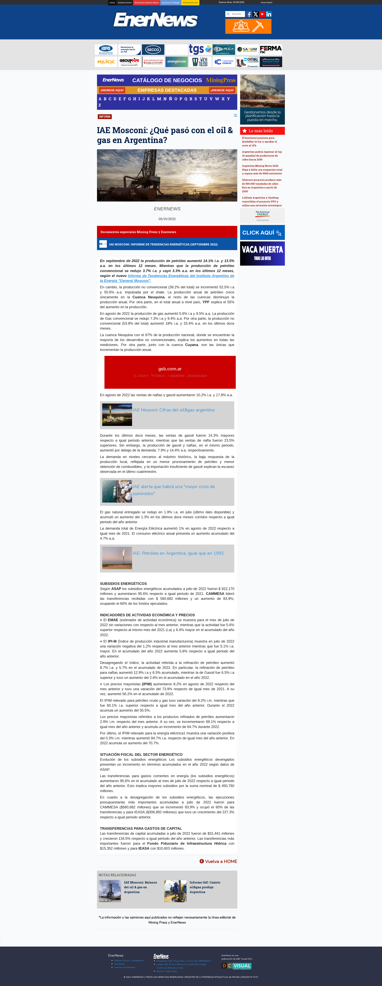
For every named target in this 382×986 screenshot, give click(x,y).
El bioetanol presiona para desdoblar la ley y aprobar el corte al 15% (259, 141)
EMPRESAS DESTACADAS (167, 90)
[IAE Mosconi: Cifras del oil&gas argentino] (166, 425)
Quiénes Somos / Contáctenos (129, 960)
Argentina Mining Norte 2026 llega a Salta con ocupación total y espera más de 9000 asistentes (262, 169)
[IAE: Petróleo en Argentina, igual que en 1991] (166, 568)
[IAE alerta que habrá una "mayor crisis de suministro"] (166, 501)
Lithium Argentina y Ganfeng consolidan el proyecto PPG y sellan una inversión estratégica (262, 201)
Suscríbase (119, 963)
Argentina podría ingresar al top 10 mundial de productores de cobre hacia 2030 (262, 155)
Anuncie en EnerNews (124, 967)
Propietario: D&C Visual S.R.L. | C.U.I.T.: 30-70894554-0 (184, 960)
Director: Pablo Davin (167, 971)
